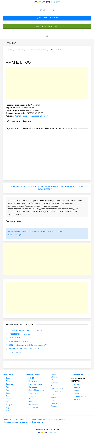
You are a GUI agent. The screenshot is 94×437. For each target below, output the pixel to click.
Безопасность (37, 422)
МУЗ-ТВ (31, 402)
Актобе (76, 384)
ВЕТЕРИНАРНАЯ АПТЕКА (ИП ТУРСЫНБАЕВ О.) (26, 330)
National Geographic (36, 390)
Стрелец (9, 402)
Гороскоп (8, 374)
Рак (7, 387)
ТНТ (52, 386)
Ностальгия (32, 381)
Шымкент (77, 399)
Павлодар (78, 390)
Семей (76, 393)
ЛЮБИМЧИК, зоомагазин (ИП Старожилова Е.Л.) (27, 345)
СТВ (52, 401)
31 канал (54, 377)
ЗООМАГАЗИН (14, 338)
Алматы (77, 387)
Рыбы (8, 411)
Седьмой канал (57, 389)
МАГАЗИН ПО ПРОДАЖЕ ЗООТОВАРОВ (23, 349)
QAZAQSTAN (56, 392)
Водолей (9, 408)
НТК (52, 395)
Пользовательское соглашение (15, 422)
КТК (52, 380)
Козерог (9, 405)
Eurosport (32, 393)
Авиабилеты (77, 374)
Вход (52, 10)
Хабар (53, 374)
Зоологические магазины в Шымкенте (32, 116)
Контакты (7, 419)
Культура (54, 383)
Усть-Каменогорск (81, 396)
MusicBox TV (33, 405)
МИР (30, 399)
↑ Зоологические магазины (43, 186)
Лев (7, 390)
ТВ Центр (32, 396)
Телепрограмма (33, 374)
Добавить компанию (48, 18)
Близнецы (10, 384)
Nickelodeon (33, 387)
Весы (8, 396)
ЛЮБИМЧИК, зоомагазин (18, 341)
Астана (54, 398)
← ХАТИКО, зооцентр (20, 186)
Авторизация (16, 235)
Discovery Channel (35, 384)
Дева (8, 393)
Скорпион (9, 399)
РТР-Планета (33, 408)
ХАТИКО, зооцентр (15, 352)
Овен (8, 378)
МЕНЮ (11, 42)
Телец (8, 381)
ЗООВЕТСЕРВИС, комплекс (19, 334)
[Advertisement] (47, 83)
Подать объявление (49, 26)
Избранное (19, 419)
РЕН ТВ (31, 378)
